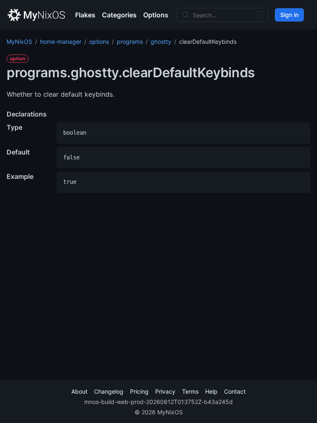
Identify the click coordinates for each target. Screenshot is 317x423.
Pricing (139, 391)
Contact (235, 391)
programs (130, 41)
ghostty (161, 41)
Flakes (85, 15)
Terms (190, 391)
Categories (119, 15)
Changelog (108, 391)
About (79, 391)
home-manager (60, 41)
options (99, 41)
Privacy (165, 391)
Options (155, 15)
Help (211, 391)
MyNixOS (19, 41)
